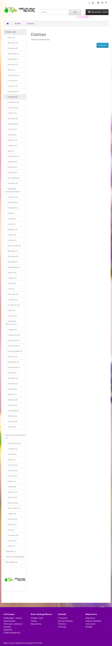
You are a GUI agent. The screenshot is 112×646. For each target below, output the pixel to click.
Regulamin (8, 629)
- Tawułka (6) (11, 449)
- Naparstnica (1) (12, 267)
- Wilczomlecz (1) (12, 508)
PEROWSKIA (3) (11, 562)
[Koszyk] (102, 3)
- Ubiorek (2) (11, 476)
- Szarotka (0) (11, 421)
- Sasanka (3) (11, 405)
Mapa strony (36, 624)
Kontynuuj (102, 45)
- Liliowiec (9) (11, 229)
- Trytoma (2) (11, 465)
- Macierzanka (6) (13, 245)
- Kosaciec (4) (11, 197)
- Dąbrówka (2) (12, 91)
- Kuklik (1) (10, 213)
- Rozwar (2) (10, 373)
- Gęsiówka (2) (11, 124)
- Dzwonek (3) (11, 107)
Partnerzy (62, 624)
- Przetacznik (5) (12, 340)
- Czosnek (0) (11, 80)
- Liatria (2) (10, 224)
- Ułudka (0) (10, 486)
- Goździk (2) (11, 129)
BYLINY (18, 23)
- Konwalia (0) (11, 183)
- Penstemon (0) (12, 305)
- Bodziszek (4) (12, 53)
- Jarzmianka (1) (12, 156)
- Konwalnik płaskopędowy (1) (12, 190)
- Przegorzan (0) (12, 335)
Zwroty (34, 621)
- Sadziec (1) (10, 394)
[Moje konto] (93, 3)
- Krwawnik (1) (11, 208)
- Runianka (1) (11, 383)
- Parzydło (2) (11, 299)
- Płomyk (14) (11, 356)
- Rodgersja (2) (12, 362)
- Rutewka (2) (11, 389)
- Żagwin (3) (10, 513)
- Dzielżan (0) (11, 97)
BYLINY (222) (10, 32)
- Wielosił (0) (11, 497)
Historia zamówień (93, 621)
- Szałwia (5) (10, 427)
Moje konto (90, 618)
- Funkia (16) (10, 113)
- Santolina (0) (11, 400)
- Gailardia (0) (11, 118)
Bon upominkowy (65, 621)
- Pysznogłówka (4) (13, 351)
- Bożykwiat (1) (12, 59)
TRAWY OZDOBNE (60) (14, 557)
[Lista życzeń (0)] (98, 3)
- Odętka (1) (10, 278)
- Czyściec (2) (11, 86)
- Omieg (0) (10, 283)
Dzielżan (30, 23)
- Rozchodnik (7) (12, 367)
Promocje (62, 627)
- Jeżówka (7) (11, 161)
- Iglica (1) (9, 151)
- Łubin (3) (10, 546)
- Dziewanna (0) (12, 102)
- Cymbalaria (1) (12, 75)
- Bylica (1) (10, 70)
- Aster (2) (10, 37)
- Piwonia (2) (11, 316)
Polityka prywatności (12, 632)
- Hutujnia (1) (11, 145)
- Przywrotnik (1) (12, 346)
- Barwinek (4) (11, 43)
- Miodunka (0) (11, 256)
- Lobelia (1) (10, 240)
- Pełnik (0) (10, 310)
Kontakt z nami (37, 618)
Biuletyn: (89, 627)
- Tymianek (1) (11, 470)
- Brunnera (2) (11, 64)
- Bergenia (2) (11, 48)
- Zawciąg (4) (11, 519)
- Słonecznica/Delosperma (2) (15, 435)
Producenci (63, 618)
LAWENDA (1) (10, 551)
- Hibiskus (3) (11, 140)
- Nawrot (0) (10, 272)
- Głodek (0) (10, 134)
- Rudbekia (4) (11, 378)
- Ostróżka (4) (11, 294)
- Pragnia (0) (10, 329)
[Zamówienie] (106, 3)
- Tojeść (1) (10, 459)
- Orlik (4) (9, 289)
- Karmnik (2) (11, 172)
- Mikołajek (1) (11, 251)
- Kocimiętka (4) (12, 178)
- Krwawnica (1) (12, 202)
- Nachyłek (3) (11, 262)
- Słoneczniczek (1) (13, 443)
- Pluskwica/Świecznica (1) (11, 322)
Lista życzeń (90, 624)
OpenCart (20, 643)
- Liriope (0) (10, 235)
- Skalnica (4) (11, 416)
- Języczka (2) (11, 167)
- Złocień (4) (10, 540)
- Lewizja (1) (10, 218)
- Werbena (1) (11, 492)
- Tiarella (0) (10, 454)
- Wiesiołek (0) (11, 503)
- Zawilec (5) (10, 524)
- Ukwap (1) (10, 481)
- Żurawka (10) (11, 535)
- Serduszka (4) (12, 410)
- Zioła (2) (9, 530)
